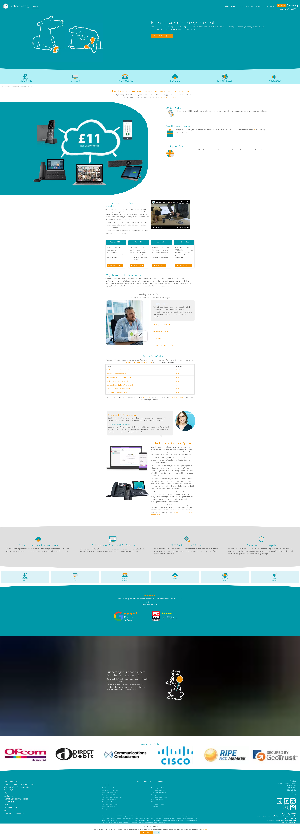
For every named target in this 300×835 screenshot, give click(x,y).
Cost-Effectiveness (160, 304)
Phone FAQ (8, 793)
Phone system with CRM (157, 807)
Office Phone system (156, 804)
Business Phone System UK (109, 818)
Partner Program (10, 810)
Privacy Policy (9, 804)
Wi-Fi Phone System (134, 818)
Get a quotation (115, 265)
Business (35, 6)
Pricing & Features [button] (230, 6)
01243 (178, 370)
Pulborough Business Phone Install (118, 389)
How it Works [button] (249, 6)
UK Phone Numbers (15, 86)
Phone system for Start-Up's (158, 802)
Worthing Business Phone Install (117, 392)
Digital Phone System (156, 818)
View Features (137, 265)
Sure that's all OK (146, 832)
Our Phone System (11, 784)
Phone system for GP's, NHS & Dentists (111, 800)
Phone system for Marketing (158, 793)
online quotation (177, 397)
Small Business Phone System (109, 790)
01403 (178, 381)
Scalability (156, 338)
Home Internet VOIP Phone (146, 821)
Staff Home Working (182, 818)
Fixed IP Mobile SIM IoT (177, 823)
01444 (178, 385)
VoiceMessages (275, 579)
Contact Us (8, 798)
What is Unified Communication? (17, 790)
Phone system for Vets (156, 797)
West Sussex (146, 397)
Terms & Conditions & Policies (16, 801)
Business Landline (145, 818)
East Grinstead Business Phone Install (119, 377)
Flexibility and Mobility (161, 325)
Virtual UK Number (165, 823)
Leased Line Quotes (188, 821)
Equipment (159, 265)
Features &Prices (25, 579)
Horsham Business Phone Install (117, 381)
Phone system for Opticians (109, 809)
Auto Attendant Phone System (130, 821)
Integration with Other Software (164, 345)
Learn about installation (168, 97)
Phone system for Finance (108, 804)
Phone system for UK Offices (109, 797)
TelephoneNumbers (225, 579)
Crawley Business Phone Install (116, 374)
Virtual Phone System (176, 821)
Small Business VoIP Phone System (110, 793)
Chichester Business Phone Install (117, 370)
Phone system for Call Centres (109, 811)
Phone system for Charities (109, 802)
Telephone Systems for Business (159, 790)
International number (144, 362)
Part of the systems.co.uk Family (150, 784)
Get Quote (282, 5)
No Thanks (156, 832)
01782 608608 (289, 8)
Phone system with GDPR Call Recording (122, 823)
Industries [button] (259, 6)
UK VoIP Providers (155, 809)
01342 (178, 377)
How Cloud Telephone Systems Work (19, 787)
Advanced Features (159, 331)
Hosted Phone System (116, 821)
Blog (6, 813)
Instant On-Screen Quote (162, 36)
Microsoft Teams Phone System (162, 821)
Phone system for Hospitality (158, 795)
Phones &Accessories (125, 579)
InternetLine (175, 579)
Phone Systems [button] (270, 6)
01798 (178, 389)
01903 (178, 392)
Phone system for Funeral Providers (111, 807)
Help (6, 807)
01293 (178, 374)
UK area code (130, 362)
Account (293, 5)
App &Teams (75, 579)
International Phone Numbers (26, 86)
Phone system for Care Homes (159, 800)
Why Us (241, 6)
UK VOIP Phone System (122, 818)
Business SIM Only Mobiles (169, 818)
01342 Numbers (183, 265)
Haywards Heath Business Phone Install (119, 385)
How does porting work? (14, 816)
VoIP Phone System (5, 86)
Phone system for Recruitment (110, 795)
